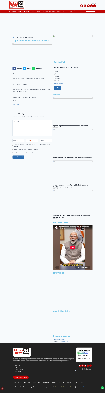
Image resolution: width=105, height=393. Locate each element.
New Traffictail (80, 387)
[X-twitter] (85, 5)
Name (15, 140)
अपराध (32, 11)
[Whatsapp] (94, 5)
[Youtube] (88, 5)
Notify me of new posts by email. (23, 153)
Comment (16, 121)
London (57, 78)
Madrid (57, 81)
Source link (15, 104)
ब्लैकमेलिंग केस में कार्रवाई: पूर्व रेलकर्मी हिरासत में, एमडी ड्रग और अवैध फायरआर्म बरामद (72, 157)
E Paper (70, 11)
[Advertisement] (52, 24)
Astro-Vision (64, 341)
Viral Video (38, 11)
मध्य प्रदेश (14, 11)
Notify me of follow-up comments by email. (26, 149)
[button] (17, 68)
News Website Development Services (65, 387)
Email (29, 140)
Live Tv (64, 11)
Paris (56, 71)
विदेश (23, 11)
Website (42, 140)
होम (9, 11)
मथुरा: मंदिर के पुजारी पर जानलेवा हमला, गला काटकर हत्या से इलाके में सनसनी (70, 126)
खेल (54, 11)
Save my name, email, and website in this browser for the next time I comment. (32, 145)
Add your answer (58, 83)
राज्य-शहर (27, 11)
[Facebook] (81, 5)
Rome (57, 74)
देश (19, 11)
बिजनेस (50, 11)
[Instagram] (91, 5)
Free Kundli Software (59, 339)
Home (13, 37)
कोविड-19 (59, 11)
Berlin (57, 76)
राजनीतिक (45, 11)
